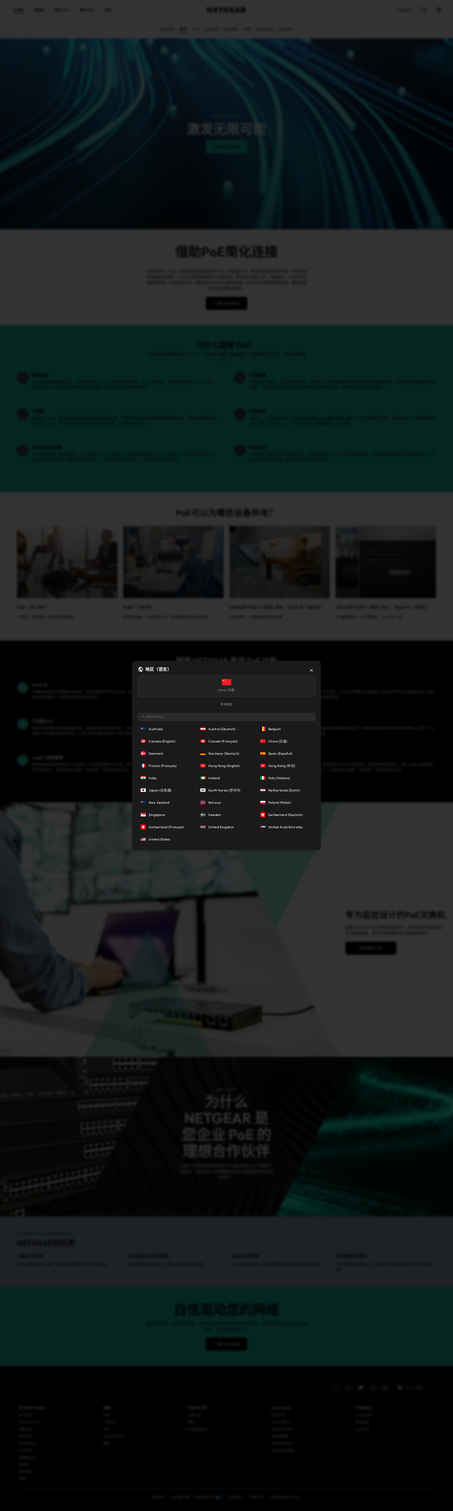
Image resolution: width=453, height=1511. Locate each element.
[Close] (311, 670)
